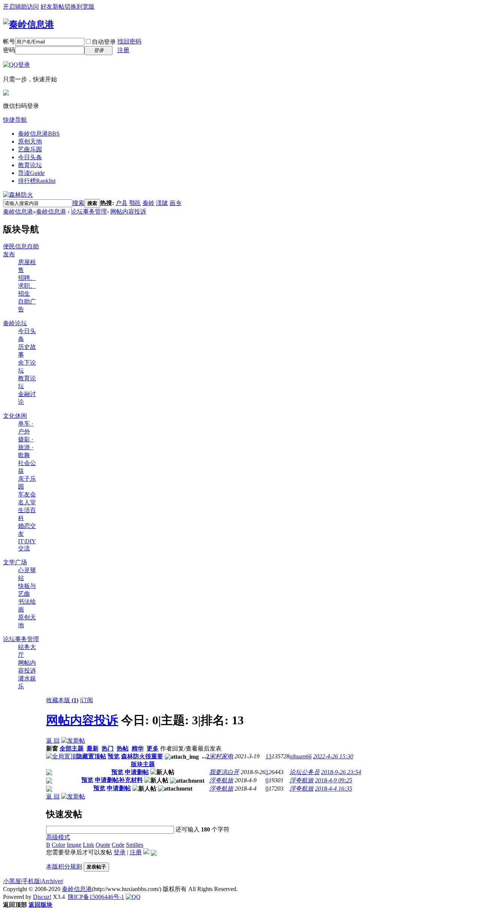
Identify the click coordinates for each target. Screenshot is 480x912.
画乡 (176, 203)
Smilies (134, 845)
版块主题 (143, 764)
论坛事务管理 (89, 211)
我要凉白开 (224, 772)
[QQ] (133, 897)
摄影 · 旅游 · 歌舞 (25, 447)
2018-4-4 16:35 (333, 788)
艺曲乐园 (30, 149)
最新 (93, 748)
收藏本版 (62, 700)
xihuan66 (301, 756)
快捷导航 (15, 120)
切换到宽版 (79, 6)
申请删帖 (137, 772)
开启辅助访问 (21, 6)
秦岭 (148, 203)
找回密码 (129, 41)
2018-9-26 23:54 (341, 772)
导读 (31, 173)
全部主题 (72, 748)
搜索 (78, 203)
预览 (114, 756)
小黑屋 (12, 881)
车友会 (27, 494)
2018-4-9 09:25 (333, 780)
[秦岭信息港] (28, 24)
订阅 (87, 700)
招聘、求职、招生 (27, 286)
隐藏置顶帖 (91, 756)
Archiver (51, 881)
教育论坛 (30, 165)
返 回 (53, 740)
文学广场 (15, 562)
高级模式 (58, 837)
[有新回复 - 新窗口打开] (49, 773)
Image (74, 845)
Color (58, 845)
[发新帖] (73, 740)
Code (118, 845)
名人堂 (27, 502)
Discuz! (42, 897)
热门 (108, 748)
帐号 (9, 41)
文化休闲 (15, 416)
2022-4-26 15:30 (333, 756)
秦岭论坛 (15, 323)
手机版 (31, 881)
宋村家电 (221, 756)
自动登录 (104, 42)
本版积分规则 (64, 866)
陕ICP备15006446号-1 (96, 897)
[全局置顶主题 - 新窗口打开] (61, 756)
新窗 (52, 748)
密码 (9, 50)
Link (88, 845)
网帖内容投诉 (128, 211)
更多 (153, 748)
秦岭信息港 (39, 133)
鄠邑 (135, 203)
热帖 (123, 748)
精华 (138, 748)
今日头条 (30, 157)
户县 (122, 203)
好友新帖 (52, 6)
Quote (103, 845)
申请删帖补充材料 (119, 780)
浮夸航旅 (221, 780)
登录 (120, 852)
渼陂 (162, 203)
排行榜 (37, 181)
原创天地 (30, 141)
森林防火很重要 (142, 756)
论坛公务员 (305, 772)
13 (269, 756)
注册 (123, 50)
